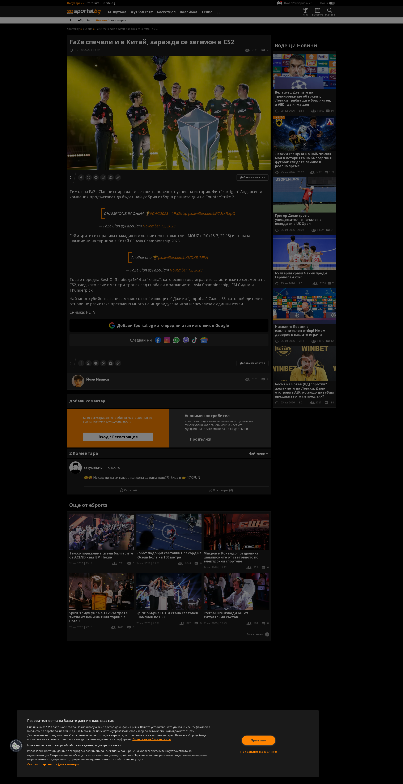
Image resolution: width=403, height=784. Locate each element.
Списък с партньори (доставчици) (53, 764)
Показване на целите (258, 752)
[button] (16, 746)
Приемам (258, 740)
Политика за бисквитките (151, 739)
